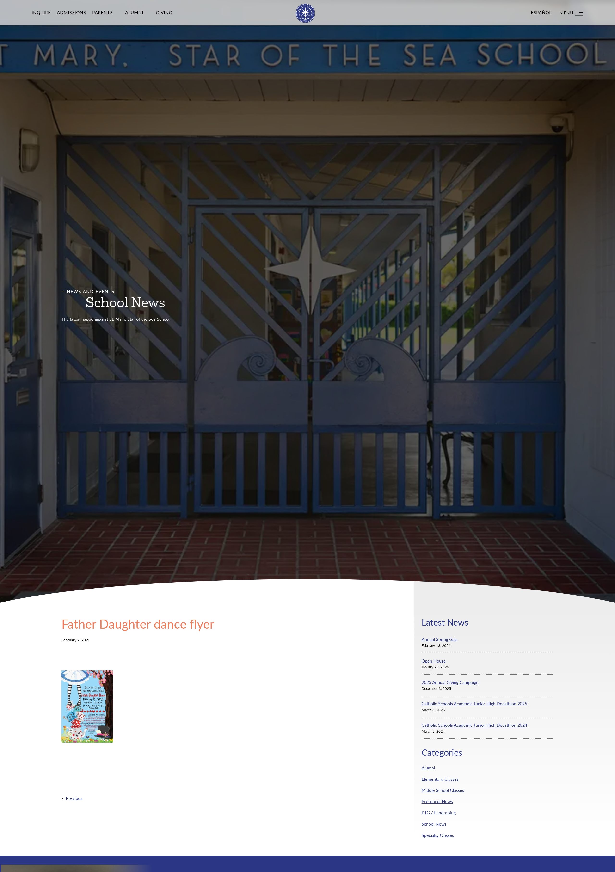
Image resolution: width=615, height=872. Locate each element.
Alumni (428, 768)
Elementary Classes (440, 779)
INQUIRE (41, 12)
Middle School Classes (443, 790)
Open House (434, 661)
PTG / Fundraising (439, 813)
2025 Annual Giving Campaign (450, 682)
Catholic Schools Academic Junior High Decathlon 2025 (474, 703)
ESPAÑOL (541, 12)
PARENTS (102, 12)
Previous (74, 798)
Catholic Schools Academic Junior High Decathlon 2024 (474, 725)
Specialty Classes (438, 835)
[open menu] (571, 12)
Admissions (71, 12)
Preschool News (437, 801)
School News (434, 824)
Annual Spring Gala (440, 639)
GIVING (164, 12)
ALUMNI (134, 12)
